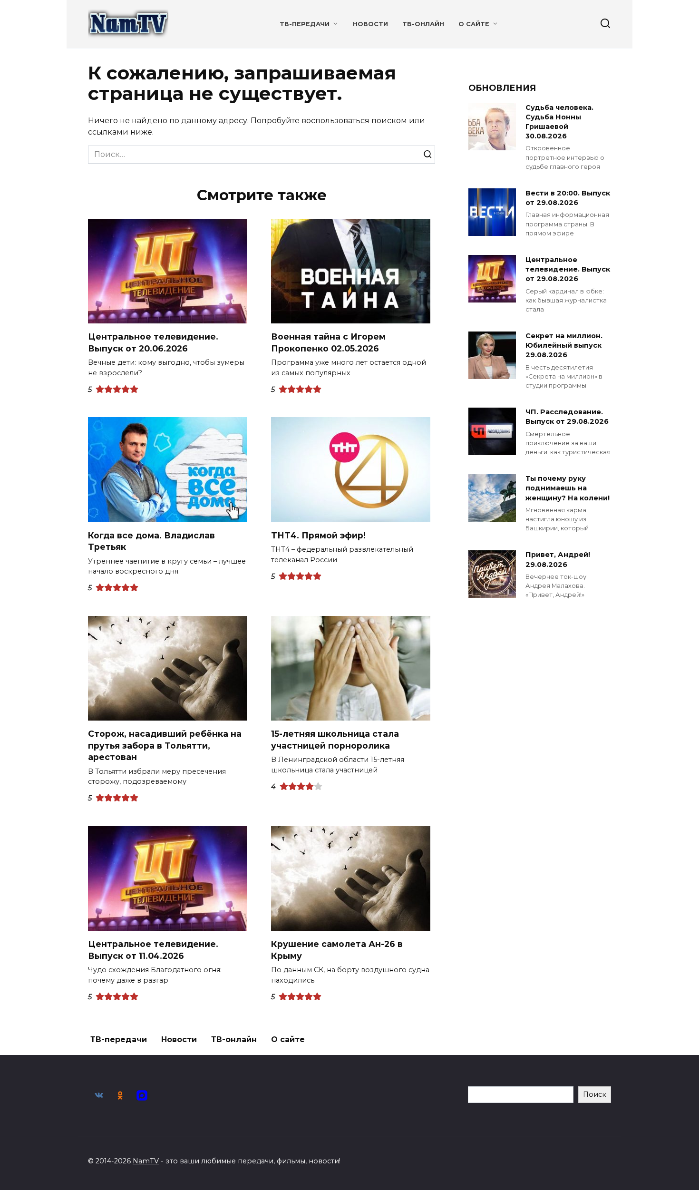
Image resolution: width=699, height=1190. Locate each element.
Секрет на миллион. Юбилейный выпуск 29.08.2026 (563, 346)
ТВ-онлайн (423, 24)
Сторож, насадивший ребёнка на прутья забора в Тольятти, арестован (165, 745)
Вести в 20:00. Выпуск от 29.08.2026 (567, 198)
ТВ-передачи (305, 24)
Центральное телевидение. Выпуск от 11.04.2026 (153, 950)
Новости (370, 24)
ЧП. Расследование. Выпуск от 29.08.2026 (567, 417)
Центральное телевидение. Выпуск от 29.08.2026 (567, 269)
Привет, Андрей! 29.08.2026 (557, 560)
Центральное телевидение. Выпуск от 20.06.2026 (153, 342)
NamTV (146, 1161)
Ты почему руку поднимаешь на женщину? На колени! (567, 488)
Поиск (594, 1094)
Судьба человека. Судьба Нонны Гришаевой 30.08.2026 (559, 121)
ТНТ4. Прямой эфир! (318, 535)
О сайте (473, 24)
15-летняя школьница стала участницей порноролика (335, 740)
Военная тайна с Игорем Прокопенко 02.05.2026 (328, 342)
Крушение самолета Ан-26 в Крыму (337, 950)
